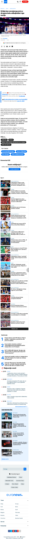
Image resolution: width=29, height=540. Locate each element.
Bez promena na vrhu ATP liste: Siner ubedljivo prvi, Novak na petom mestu (19, 249)
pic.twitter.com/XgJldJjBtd (20, 99)
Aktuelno (15, 412)
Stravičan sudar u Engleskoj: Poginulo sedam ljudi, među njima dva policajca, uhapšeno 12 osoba (16, 390)
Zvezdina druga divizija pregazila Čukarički (17, 298)
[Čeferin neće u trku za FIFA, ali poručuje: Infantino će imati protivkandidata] (5, 241)
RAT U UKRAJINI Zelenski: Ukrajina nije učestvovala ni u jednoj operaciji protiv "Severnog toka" (15, 352)
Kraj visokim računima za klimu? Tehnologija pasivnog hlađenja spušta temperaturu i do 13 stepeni (15, 345)
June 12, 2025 (20, 101)
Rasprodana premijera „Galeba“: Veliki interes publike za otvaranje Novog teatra (19, 425)
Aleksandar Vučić (9, 480)
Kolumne (2, 515)
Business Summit (19, 518)
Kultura (15, 422)
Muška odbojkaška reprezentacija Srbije (13, 142)
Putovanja (17, 512)
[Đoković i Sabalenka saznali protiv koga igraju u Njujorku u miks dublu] (5, 266)
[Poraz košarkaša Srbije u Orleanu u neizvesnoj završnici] (5, 306)
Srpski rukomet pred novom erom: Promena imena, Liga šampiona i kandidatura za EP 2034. (18, 217)
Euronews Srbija (20, 480)
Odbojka (4, 139)
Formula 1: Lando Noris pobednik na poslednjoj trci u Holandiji (19, 314)
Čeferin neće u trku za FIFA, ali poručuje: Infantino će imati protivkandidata (19, 241)
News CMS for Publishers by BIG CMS (14, 538)
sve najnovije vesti (20, 406)
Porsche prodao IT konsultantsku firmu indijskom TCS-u (18, 452)
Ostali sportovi (13, 8)
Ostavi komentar (14, 169)
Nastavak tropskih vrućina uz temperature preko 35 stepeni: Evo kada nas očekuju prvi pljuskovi (16, 358)
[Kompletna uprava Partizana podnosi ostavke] (5, 208)
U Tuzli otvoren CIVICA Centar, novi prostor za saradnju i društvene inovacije (18, 434)
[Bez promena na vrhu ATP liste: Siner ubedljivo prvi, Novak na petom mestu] (5, 249)
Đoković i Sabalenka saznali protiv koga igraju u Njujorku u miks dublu (18, 266)
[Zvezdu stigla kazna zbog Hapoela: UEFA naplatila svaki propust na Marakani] (5, 200)
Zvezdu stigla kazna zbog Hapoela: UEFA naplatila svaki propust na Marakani (18, 200)
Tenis (12, 222)
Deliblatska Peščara (11, 477)
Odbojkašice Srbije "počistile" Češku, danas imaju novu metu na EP (19, 258)
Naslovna (2, 8)
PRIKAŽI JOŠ (5, 459)
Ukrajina (7, 484)
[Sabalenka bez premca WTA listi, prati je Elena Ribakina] (5, 225)
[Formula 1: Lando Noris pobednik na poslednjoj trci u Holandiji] (5, 315)
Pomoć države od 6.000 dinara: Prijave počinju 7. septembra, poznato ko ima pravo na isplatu (15, 339)
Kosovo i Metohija (21, 151)
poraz (11, 139)
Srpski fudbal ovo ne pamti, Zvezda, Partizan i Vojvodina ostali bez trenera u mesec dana (19, 192)
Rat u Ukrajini (5, 154)
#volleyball (22, 96)
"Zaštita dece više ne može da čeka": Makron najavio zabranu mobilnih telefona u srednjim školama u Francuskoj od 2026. (17, 374)
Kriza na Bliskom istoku (18, 154)
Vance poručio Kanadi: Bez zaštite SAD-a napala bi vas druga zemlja (19, 415)
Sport (7, 8)
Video (16, 515)
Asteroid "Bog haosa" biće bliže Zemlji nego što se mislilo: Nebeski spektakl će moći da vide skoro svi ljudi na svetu (15, 364)
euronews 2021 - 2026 (14, 536)
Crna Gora (3, 518)
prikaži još (14, 328)
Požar (20, 477)
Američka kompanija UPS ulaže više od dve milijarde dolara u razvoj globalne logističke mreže (16, 382)
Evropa (8, 371)
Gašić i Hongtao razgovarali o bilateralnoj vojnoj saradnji (17, 397)
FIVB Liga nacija (6, 144)
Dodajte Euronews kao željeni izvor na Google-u (15, 42)
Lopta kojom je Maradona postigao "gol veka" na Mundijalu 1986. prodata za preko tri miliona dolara (18, 233)
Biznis (16, 506)
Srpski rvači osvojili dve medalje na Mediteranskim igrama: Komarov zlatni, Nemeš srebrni (19, 282)
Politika (9, 394)
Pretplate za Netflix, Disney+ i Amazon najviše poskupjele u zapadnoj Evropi (20, 443)
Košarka (13, 304)
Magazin (2, 512)
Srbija (22, 484)
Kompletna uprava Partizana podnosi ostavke (18, 208)
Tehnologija (16, 449)
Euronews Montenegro (8, 151)
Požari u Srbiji (14, 487)
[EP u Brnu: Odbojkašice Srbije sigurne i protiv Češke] (5, 290)
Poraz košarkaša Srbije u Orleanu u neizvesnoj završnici (19, 306)
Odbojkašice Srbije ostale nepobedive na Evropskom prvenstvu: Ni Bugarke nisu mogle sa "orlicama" (18, 184)
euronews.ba (7, 410)
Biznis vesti (9, 379)
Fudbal (12, 189)
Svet (2, 506)
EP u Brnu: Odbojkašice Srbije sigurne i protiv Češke (18, 289)
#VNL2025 (5, 94)
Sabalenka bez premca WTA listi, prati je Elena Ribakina (18, 224)
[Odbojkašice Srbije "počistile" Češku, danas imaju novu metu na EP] (5, 257)
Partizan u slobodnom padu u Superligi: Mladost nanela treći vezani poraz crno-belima (19, 274)
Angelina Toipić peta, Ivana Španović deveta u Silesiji (18, 322)
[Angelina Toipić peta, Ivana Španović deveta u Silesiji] (5, 323)
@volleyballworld (8, 99)
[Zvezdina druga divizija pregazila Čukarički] (5, 298)
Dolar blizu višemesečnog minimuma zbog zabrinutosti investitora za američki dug (17, 403)
